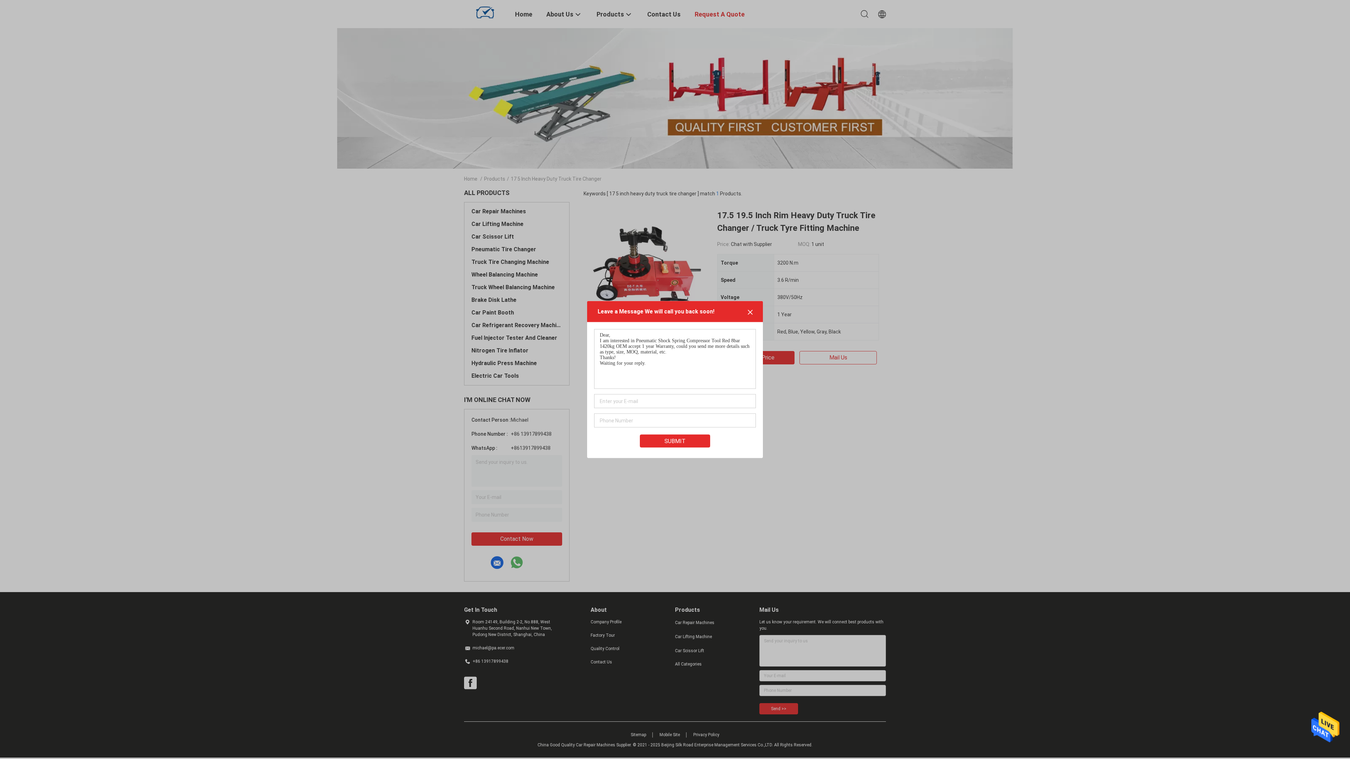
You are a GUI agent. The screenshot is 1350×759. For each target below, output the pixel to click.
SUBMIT (675, 441)
